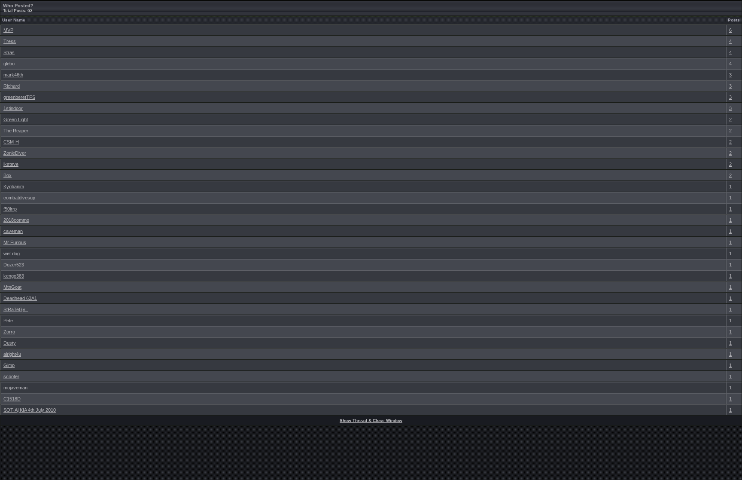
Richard (11, 86)
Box (7, 175)
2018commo (16, 220)
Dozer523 (13, 264)
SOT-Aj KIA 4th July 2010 (29, 410)
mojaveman (15, 387)
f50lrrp (10, 208)
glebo (9, 63)
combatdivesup (19, 197)
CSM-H (11, 141)
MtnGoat (12, 287)
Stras (9, 52)
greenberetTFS (19, 97)
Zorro (9, 331)
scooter (11, 376)
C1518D (12, 398)
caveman (13, 231)
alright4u (12, 354)
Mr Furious (14, 242)
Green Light (15, 119)
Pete (8, 320)
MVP (8, 30)
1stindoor (13, 108)
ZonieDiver (14, 153)
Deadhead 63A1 (20, 298)
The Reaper (15, 130)
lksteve (10, 164)
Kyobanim (13, 186)
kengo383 (13, 275)
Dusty (9, 342)
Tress (9, 41)
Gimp (9, 365)
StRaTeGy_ (15, 309)
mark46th (13, 74)
